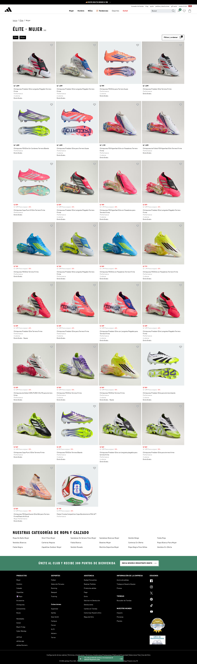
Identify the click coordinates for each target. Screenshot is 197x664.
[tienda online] (8, 10)
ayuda (152, 6)
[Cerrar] (80, 658)
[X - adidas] (165, 593)
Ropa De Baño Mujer (21, 538)
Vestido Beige (133, 538)
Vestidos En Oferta (164, 547)
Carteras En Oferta (135, 543)
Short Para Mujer (48, 538)
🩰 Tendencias (102, 11)
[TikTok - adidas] (165, 606)
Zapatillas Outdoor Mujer (51, 547)
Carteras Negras (48, 543)
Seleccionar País (135, 655)
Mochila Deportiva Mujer (109, 547)
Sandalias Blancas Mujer (109, 538)
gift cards (174, 6)
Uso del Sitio (146, 655)
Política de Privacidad (120, 655)
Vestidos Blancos (19, 543)
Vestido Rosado (77, 547)
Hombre (81, 11)
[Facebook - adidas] (165, 581)
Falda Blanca (76, 543)
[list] (87, 37)
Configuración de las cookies (57, 655)
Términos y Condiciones (76, 655)
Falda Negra (18, 547)
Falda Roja (161, 538)
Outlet (125, 11)
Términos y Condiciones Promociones (98, 655)
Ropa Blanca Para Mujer (167, 543)
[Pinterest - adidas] (165, 600)
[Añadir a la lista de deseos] (51, 45)
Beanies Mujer (105, 543)
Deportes (115, 11)
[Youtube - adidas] (165, 612)
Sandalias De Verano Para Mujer (83, 538)
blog (146, 6)
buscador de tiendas (137, 6)
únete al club (183, 6)
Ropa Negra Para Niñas (137, 547)
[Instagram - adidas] (165, 587)
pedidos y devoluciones (162, 6)
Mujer (71, 11)
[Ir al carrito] (189, 11)
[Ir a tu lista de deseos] (184, 11)
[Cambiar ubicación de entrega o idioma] (190, 6)
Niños (90, 11)
